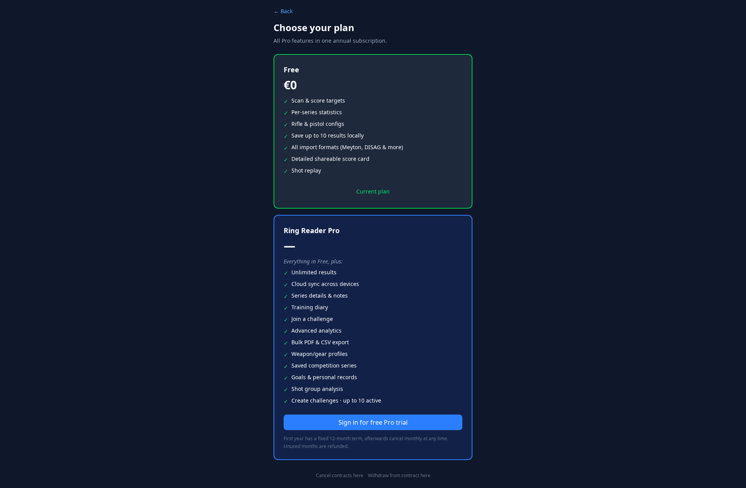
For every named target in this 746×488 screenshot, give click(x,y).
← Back (283, 11)
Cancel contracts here (339, 475)
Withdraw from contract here (399, 475)
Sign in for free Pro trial (373, 422)
